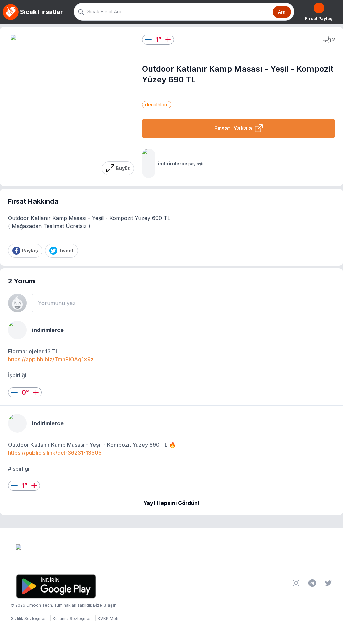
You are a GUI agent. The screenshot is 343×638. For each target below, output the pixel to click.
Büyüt (123, 168)
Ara (282, 12)
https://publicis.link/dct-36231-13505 (55, 452)
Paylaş (30, 250)
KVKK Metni (109, 618)
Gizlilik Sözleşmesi (29, 618)
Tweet (66, 250)
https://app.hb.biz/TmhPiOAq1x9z (51, 359)
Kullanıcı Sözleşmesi (73, 618)
